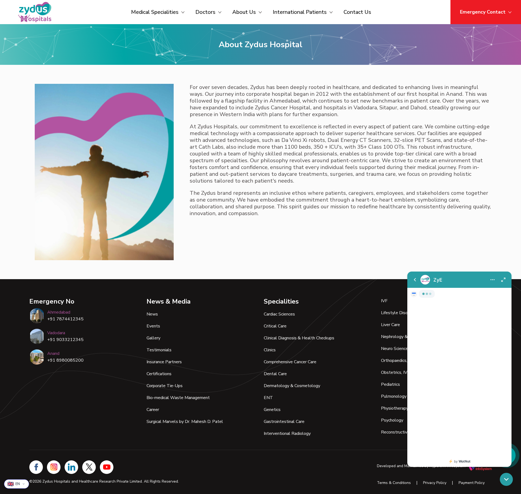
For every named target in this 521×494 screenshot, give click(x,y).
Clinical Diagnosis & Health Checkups (299, 338)
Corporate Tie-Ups (165, 386)
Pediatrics (390, 384)
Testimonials (159, 350)
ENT (268, 398)
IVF (384, 301)
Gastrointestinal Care (284, 422)
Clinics (270, 350)
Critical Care (275, 326)
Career (153, 410)
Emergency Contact (483, 12)
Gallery (153, 338)
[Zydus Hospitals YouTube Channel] (106, 467)
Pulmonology (393, 396)
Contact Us (357, 12)
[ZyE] (459, 369)
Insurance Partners (164, 362)
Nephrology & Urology (402, 337)
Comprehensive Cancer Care (290, 362)
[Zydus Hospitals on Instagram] (54, 467)
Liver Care (390, 325)
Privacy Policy (434, 482)
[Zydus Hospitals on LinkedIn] (71, 467)
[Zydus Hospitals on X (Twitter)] (89, 467)
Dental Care (275, 374)
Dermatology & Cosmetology (292, 386)
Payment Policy (472, 482)
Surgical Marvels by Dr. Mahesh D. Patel (185, 422)
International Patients (300, 12)
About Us (244, 12)
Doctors (205, 12)
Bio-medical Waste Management (178, 398)
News (152, 314)
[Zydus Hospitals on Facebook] (36, 467)
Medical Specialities (155, 12)
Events (153, 326)
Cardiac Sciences (279, 314)
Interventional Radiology (287, 433)
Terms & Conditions (394, 482)
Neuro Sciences (395, 349)
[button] (506, 479)
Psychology (392, 420)
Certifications (159, 374)
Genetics (272, 410)
